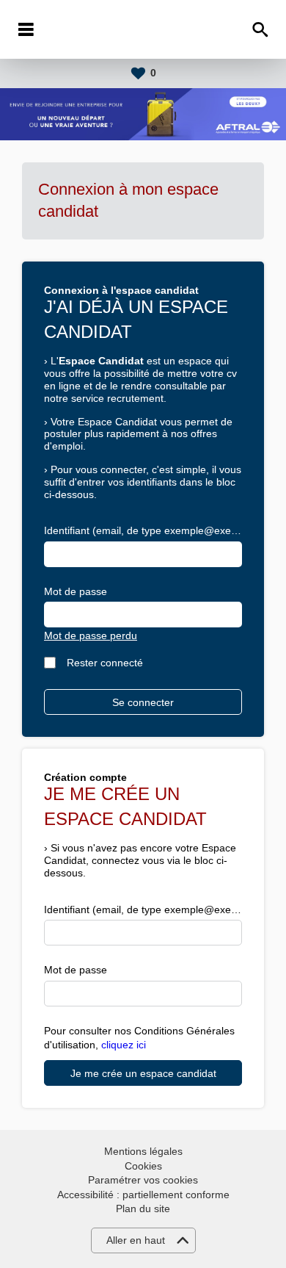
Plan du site (143, 1208)
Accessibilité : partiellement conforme (143, 1194)
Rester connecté (105, 663)
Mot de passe (75, 591)
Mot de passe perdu (90, 635)
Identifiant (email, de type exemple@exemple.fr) (143, 530)
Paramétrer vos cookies (143, 1180)
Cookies (143, 1166)
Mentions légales (143, 1151)
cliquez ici (123, 1045)
